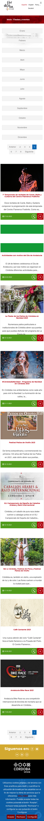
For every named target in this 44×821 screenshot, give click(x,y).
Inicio (9, 19)
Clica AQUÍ (23, 795)
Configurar (32, 816)
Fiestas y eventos (21, 19)
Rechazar (21, 816)
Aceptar (10, 816)
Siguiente (29, 151)
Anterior (12, 146)
